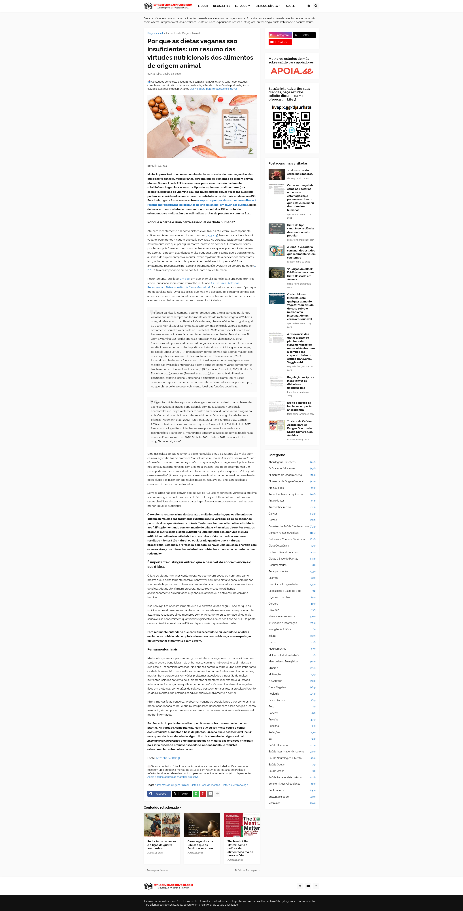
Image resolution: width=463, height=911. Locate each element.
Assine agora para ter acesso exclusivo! (213, 88)
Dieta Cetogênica (292, 545)
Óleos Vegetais (292, 687)
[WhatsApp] (196, 794)
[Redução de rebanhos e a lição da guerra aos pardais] (162, 825)
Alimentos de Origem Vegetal (292, 481)
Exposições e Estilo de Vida (292, 590)
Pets (292, 706)
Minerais (292, 668)
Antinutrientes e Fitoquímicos (292, 494)
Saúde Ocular (292, 764)
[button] (308, 6)
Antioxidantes (292, 500)
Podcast (292, 713)
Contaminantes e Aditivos (292, 532)
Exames (292, 577)
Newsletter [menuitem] (221, 6)
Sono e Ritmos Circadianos (292, 783)
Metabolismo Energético (292, 661)
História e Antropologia (235, 785)
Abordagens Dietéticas (292, 462)
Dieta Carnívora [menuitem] (267, 6)
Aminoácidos (292, 487)
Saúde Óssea (292, 770)
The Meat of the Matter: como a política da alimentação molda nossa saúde (240, 848)
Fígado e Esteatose (292, 597)
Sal (292, 738)
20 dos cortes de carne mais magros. (300, 172)
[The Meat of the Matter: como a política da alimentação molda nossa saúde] (242, 825)
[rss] (316, 886)
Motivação (292, 674)
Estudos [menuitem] (241, 6)
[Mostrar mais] (217, 794)
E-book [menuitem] (203, 6)
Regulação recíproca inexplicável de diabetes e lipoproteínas (301, 383)
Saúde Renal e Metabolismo (292, 777)
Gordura (292, 603)
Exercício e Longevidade (292, 584)
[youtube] (308, 886)
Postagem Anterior (158, 870)
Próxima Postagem (246, 870)
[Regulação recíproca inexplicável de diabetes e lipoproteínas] (277, 381)
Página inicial (155, 33)
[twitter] (300, 886)
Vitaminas (292, 803)
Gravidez (292, 610)
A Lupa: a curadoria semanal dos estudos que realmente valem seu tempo (301, 252)
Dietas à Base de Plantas (205, 785)
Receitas (292, 725)
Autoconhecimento (292, 507)
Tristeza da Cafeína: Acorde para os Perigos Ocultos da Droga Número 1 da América (300, 428)
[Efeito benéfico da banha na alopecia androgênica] (277, 406)
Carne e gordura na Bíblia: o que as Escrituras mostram (200, 845)
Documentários (292, 565)
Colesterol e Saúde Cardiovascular (292, 526)
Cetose (292, 520)
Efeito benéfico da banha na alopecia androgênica (299, 406)
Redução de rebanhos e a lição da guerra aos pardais (161, 845)
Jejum (292, 635)
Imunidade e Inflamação (292, 623)
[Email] (210, 794)
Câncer (292, 513)
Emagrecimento (292, 571)
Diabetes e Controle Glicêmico (292, 539)
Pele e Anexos (292, 700)
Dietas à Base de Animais (292, 552)
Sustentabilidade (292, 796)
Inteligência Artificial (292, 629)
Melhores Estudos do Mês (292, 655)
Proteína (292, 719)
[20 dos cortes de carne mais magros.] (277, 174)
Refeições (292, 732)
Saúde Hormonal (292, 745)
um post (185, 278)
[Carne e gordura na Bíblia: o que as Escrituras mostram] (202, 825)
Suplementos (292, 790)
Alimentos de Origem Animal (183, 33)
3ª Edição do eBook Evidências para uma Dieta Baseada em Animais (301, 274)
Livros (292, 642)
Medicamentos (292, 648)
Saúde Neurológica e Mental (292, 758)
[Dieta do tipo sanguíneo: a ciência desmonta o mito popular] (277, 228)
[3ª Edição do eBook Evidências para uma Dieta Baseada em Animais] (277, 272)
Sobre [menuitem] (290, 6)
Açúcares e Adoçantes (292, 468)
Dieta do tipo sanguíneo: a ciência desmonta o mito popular (300, 230)
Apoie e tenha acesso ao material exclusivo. (173, 776)
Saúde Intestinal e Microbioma (292, 751)
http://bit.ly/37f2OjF (168, 758)
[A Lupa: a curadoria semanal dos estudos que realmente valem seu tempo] (277, 250)
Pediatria (292, 693)
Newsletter (292, 680)
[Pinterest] (203, 794)
